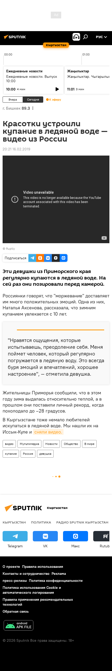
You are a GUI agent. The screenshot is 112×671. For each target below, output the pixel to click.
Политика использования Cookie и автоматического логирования (32, 590)
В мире (89, 444)
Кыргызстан (14, 522)
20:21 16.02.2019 (16, 149)
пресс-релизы (15, 580)
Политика (41, 522)
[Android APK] (18, 626)
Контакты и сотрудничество (26, 573)
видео (9, 444)
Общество (71, 444)
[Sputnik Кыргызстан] (16, 39)
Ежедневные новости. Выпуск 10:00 (31, 78)
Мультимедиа (29, 444)
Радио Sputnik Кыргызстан (82, 522)
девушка (45, 454)
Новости (51, 444)
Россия (28, 454)
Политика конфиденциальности (56, 580)
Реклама (59, 573)
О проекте (11, 566)
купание (11, 454)
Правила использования (42, 566)
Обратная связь (16, 611)
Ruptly (10, 248)
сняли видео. (48, 432)
